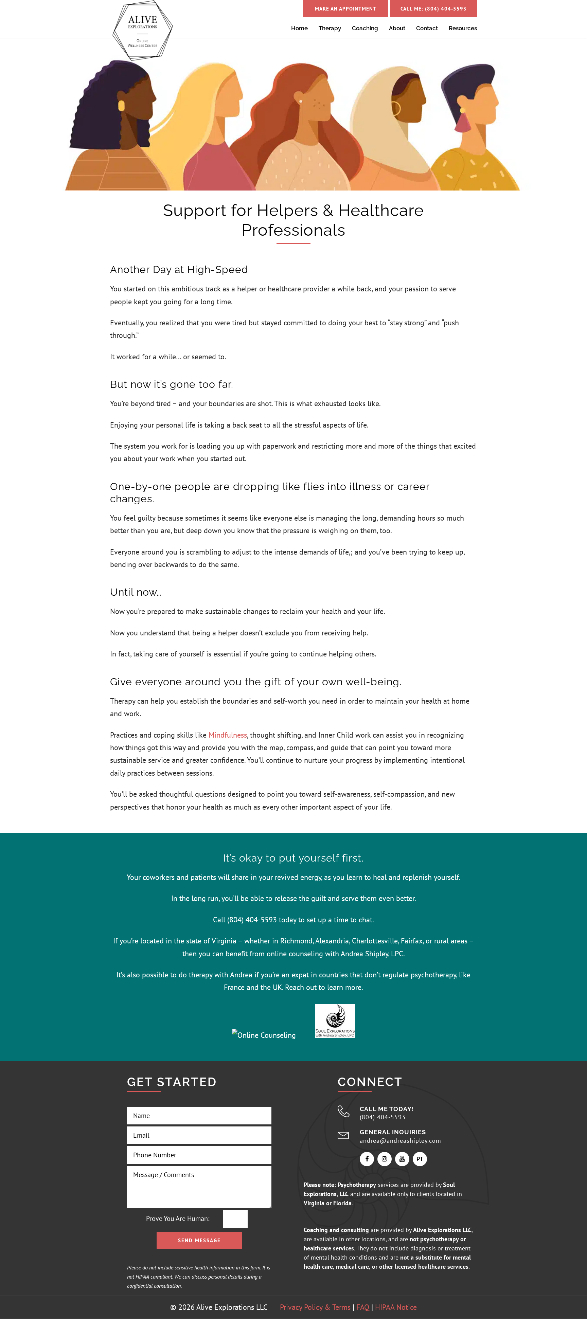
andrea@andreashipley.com (400, 1140)
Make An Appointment (345, 8)
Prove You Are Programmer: (177, 1218)
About (397, 29)
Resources (463, 29)
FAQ (362, 1307)
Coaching (365, 29)
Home (299, 29)
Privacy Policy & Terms (315, 1307)
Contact (427, 29)
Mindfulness (228, 735)
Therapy (330, 29)
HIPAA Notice (396, 1307)
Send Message (199, 1240)
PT (419, 1159)
